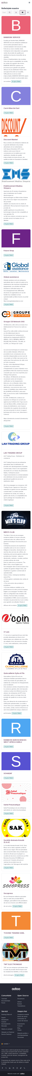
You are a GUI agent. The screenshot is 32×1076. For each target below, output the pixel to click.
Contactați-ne (21, 1018)
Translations (21, 1006)
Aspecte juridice (22, 1033)
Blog (18, 1028)
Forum (3, 1003)
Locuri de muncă (22, 1020)
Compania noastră (23, 1014)
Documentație (5, 1000)
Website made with (14, 1073)
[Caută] (10, 12)
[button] (29, 2)
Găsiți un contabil (6, 1029)
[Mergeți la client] (16, 25)
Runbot (19, 1004)
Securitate (20, 1037)
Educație (4, 1026)
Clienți (19, 1030)
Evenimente (21, 1024)
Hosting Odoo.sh (6, 1014)
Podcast (19, 1026)
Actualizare (4, 1019)
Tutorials (4, 998)
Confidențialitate (22, 1035)
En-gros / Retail (16, 81)
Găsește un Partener (7, 1032)
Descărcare (20, 998)
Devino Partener (6, 1034)
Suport (3, 1017)
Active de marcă (22, 1016)
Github (19, 1001)
